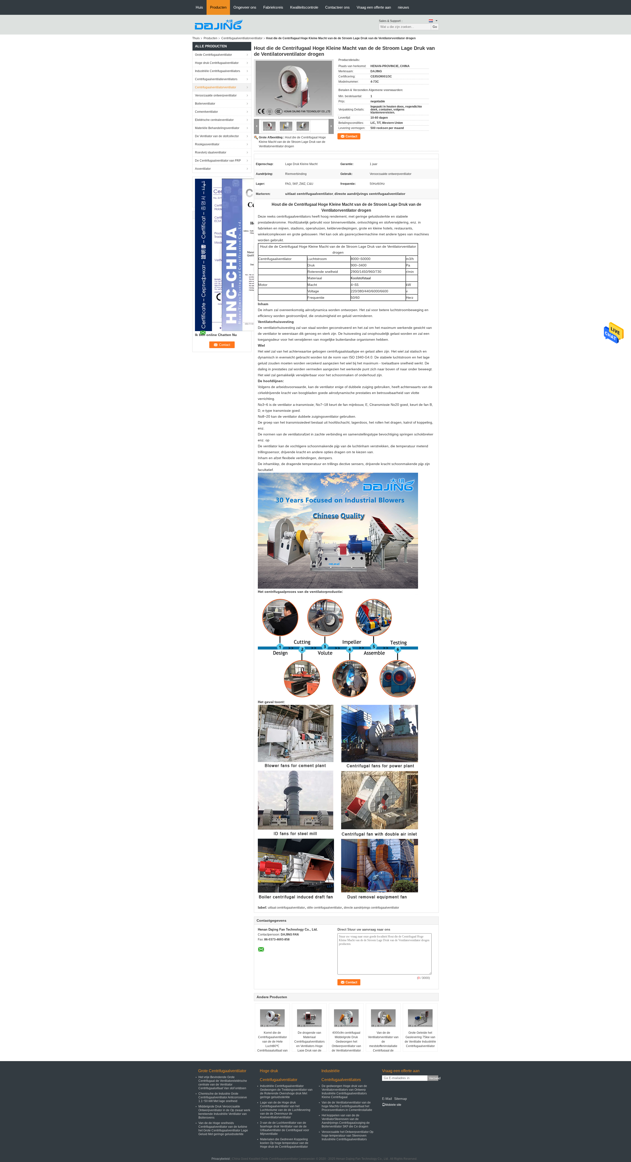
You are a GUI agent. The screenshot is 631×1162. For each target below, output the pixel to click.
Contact (351, 136)
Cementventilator (206, 111)
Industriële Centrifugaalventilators (217, 71)
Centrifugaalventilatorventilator (242, 38)
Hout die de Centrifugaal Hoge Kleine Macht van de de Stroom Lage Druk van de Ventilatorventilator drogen (292, 142)
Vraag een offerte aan (374, 7)
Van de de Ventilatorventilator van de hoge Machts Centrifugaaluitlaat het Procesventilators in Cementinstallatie (347, 1106)
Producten (218, 7)
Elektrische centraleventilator (214, 120)
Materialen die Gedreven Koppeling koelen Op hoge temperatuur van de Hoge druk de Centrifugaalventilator (284, 1143)
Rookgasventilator (207, 144)
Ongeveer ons (244, 7)
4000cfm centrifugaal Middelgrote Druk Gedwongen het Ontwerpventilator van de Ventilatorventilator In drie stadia (346, 1044)
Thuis (196, 38)
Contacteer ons (337, 7)
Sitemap (400, 1099)
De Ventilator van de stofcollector (217, 136)
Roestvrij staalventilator (210, 152)
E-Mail (387, 1099)
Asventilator (203, 168)
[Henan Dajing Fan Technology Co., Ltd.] (219, 24)
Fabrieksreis (273, 7)
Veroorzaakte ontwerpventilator (216, 95)
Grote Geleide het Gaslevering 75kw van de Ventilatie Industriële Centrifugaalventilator (420, 1039)
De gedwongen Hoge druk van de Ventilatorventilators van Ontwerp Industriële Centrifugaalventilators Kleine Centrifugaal (344, 1091)
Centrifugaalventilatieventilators (216, 79)
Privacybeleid (220, 1159)
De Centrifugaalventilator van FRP (218, 160)
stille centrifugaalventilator (324, 907)
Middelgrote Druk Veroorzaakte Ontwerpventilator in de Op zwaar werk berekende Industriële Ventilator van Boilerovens (224, 1112)
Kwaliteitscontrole (304, 7)
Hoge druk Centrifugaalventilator (217, 63)
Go (435, 27)
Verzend (433, 1078)
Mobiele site (393, 1104)
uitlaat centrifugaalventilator (286, 907)
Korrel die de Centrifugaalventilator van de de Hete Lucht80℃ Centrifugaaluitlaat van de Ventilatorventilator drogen (272, 1046)
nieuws (403, 7)
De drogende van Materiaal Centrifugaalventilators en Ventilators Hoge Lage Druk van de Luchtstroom (309, 1044)
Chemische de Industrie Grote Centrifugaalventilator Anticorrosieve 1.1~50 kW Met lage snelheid (222, 1097)
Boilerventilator (205, 103)
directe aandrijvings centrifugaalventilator (371, 907)
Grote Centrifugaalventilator (213, 54)
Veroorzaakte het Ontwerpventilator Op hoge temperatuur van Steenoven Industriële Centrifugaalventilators (347, 1135)
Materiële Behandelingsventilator (217, 128)
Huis (199, 7)
